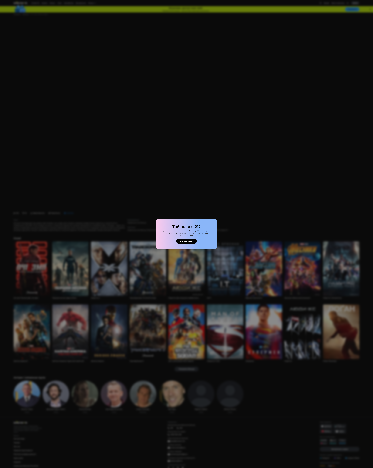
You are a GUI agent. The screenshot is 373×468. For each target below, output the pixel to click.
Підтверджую (186, 241)
